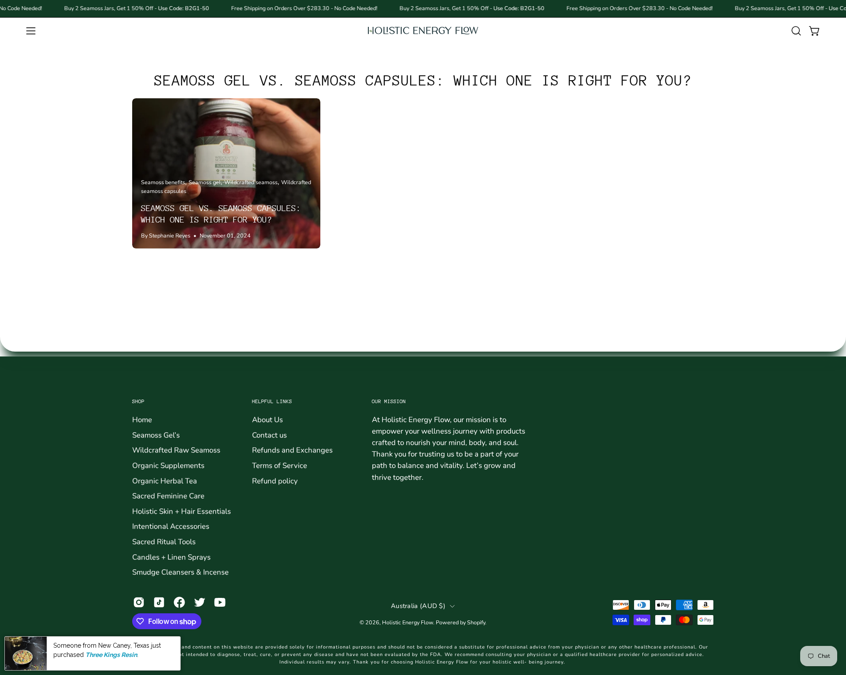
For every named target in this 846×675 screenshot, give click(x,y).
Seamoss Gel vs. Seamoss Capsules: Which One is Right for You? (423, 80)
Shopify (476, 622)
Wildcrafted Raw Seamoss (176, 450)
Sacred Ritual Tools (164, 542)
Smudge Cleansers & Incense (180, 572)
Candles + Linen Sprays (171, 557)
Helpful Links (272, 401)
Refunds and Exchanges (292, 450)
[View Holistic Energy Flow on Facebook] (179, 602)
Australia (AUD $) (418, 605)
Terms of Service (279, 465)
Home (142, 420)
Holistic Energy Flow (407, 622)
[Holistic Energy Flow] (423, 30)
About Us (267, 420)
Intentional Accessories (170, 526)
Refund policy (275, 480)
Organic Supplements (168, 465)
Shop (138, 401)
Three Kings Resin (111, 654)
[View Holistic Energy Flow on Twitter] (199, 602)
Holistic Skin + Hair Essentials (181, 511)
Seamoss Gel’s (156, 435)
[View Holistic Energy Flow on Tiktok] (159, 602)
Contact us (269, 435)
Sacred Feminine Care (168, 496)
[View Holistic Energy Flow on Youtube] (219, 602)
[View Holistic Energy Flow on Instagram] (138, 602)
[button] (796, 31)
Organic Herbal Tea (164, 480)
